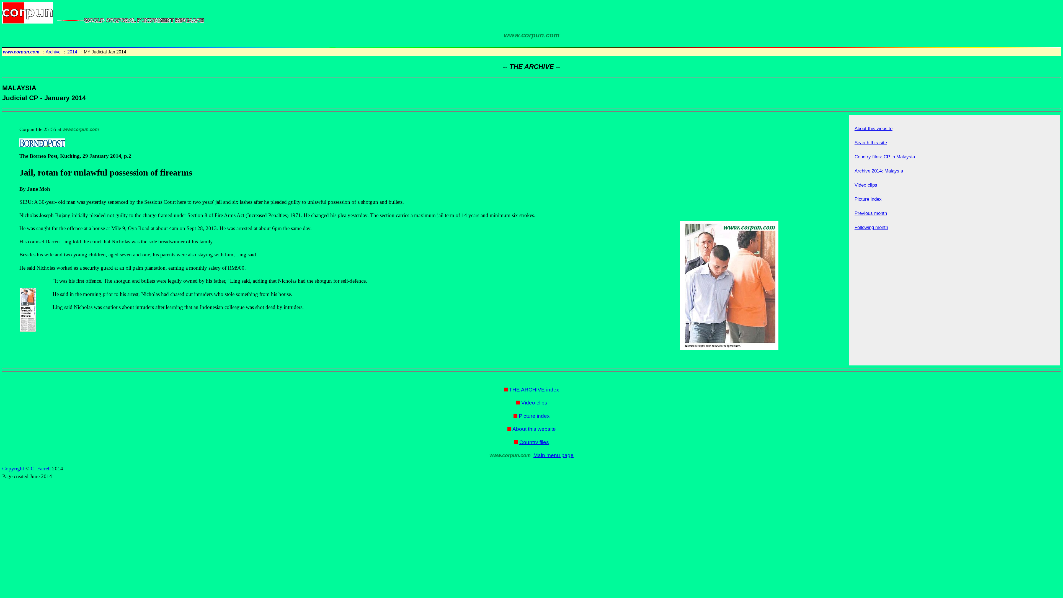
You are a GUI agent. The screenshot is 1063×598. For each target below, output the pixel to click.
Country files (534, 442)
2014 (72, 52)
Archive (53, 52)
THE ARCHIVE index (534, 390)
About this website (873, 128)
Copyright (13, 468)
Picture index (868, 199)
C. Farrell (41, 468)
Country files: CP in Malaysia (885, 156)
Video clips (866, 185)
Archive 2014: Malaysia (879, 171)
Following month (871, 227)
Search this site (871, 142)
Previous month (871, 213)
